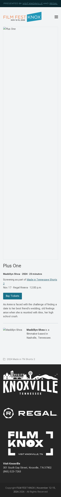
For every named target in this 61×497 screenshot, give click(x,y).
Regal (53, 3)
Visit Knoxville (33, 3)
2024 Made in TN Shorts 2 (21, 359)
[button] (56, 17)
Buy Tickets (12, 295)
